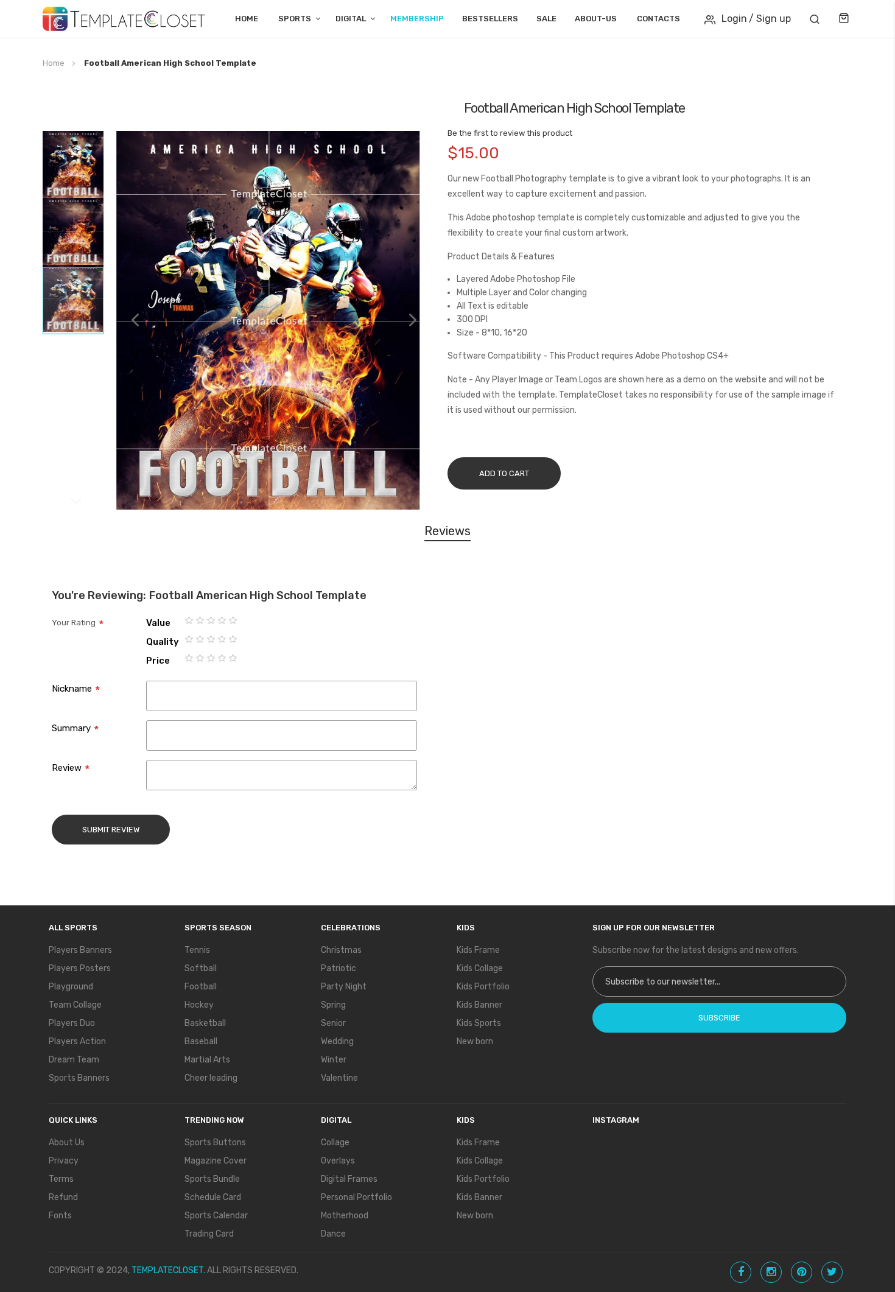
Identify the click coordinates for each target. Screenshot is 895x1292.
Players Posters (80, 968)
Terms (61, 1179)
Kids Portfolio (483, 986)
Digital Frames (349, 1179)
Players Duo (72, 1023)
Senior (333, 1023)
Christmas (341, 950)
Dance (333, 1234)
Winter (333, 1060)
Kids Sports (479, 1023)
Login (734, 18)
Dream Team (74, 1060)
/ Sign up (770, 18)
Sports (294, 18)
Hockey (199, 1005)
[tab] (447, 533)
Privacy (64, 1161)
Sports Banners (79, 1078)
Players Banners (80, 950)
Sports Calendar (216, 1215)
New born (475, 1041)
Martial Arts (207, 1060)
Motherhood (344, 1215)
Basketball (205, 1023)
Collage (335, 1142)
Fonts (60, 1215)
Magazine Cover (215, 1161)
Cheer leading (210, 1078)
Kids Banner (479, 1005)
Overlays (338, 1161)
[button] (129, 320)
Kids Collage (480, 968)
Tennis (197, 950)
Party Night (344, 986)
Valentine (339, 1078)
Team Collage (75, 1005)
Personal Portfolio (356, 1197)
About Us (67, 1142)
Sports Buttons (215, 1142)
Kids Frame (478, 950)
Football (200, 986)
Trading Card (209, 1234)
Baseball (200, 1041)
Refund (63, 1197)
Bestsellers (490, 18)
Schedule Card (212, 1197)
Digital (350, 18)
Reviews (447, 531)
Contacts (658, 18)
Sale (546, 18)
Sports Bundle (212, 1179)
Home (246, 18)
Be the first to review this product (510, 133)
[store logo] (124, 19)
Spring (333, 1005)
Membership (417, 18)
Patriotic (338, 968)
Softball (200, 968)
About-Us (596, 18)
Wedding (337, 1041)
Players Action (77, 1041)
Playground (71, 986)
